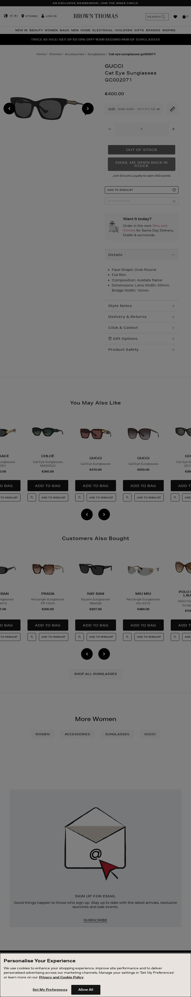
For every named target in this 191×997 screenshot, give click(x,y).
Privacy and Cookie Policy (61, 977)
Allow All (85, 989)
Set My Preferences (50, 989)
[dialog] (95, 975)
